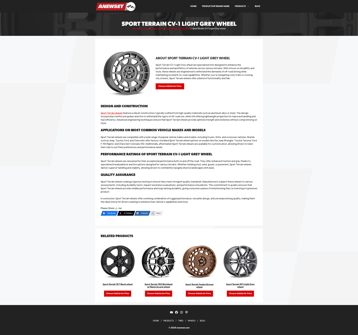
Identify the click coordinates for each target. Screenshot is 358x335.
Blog (257, 6)
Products (240, 6)
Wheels (192, 321)
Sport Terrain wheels (112, 113)
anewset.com (183, 328)
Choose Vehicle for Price (169, 86)
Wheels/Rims (157, 28)
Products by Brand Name (215, 6)
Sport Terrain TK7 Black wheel (118, 284)
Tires (180, 321)
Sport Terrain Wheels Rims (178, 28)
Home (193, 6)
